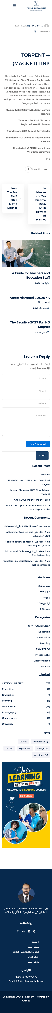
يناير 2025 (45, 597)
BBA (23, 741)
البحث (42, 455)
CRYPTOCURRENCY (39, 626)
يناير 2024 (45, 609)
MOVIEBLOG (43, 649)
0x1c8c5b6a (43, 474)
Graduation (43, 637)
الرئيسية (35, 942)
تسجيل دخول (33, 947)
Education (44, 631)
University (44, 666)
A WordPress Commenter (36, 526)
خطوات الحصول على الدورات (26, 951)
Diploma (25, 748)
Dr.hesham (38, 26)
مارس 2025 (44, 586)
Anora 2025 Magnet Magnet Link (32, 499)
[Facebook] (34, 931)
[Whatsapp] (18, 931)
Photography (42, 655)
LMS (9, 748)
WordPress (41, 755)
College (42, 748)
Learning (45, 643)
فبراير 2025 (44, 591)
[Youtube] (23, 931)
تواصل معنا (33, 961)
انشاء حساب (33, 956)
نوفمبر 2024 (43, 603)
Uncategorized (42, 660)
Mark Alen (44, 532)
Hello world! (10, 526)
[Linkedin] (28, 931)
